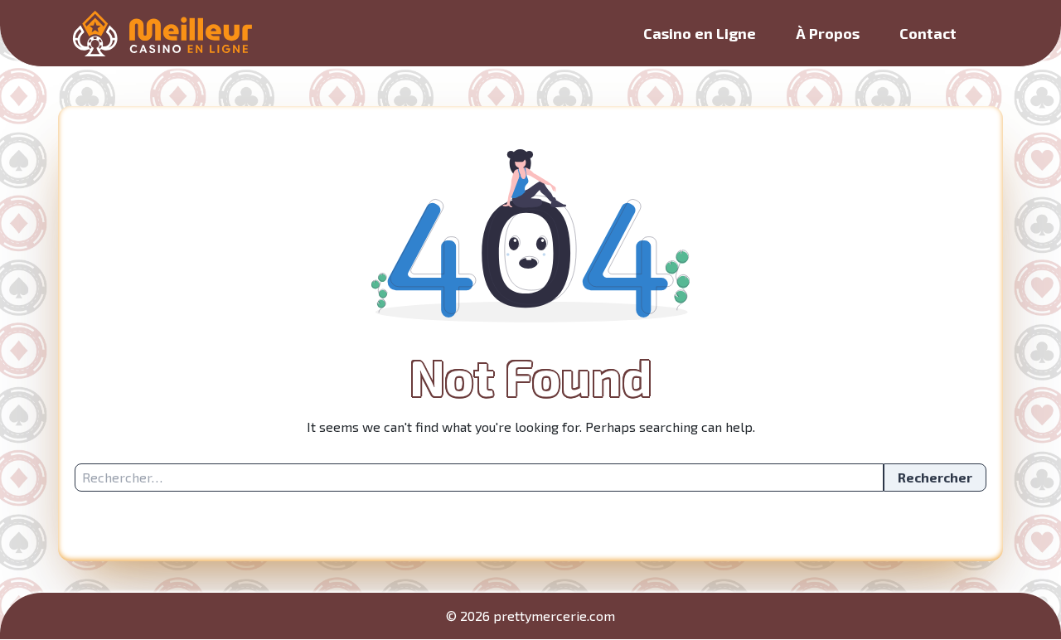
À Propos (828, 33)
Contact (928, 33)
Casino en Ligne (699, 33)
